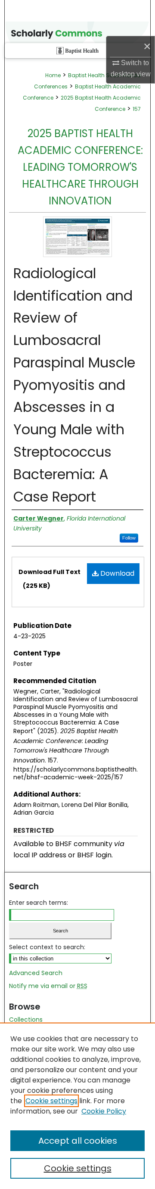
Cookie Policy (103, 1111)
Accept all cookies (77, 1141)
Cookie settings (51, 1101)
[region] (77, 1106)
